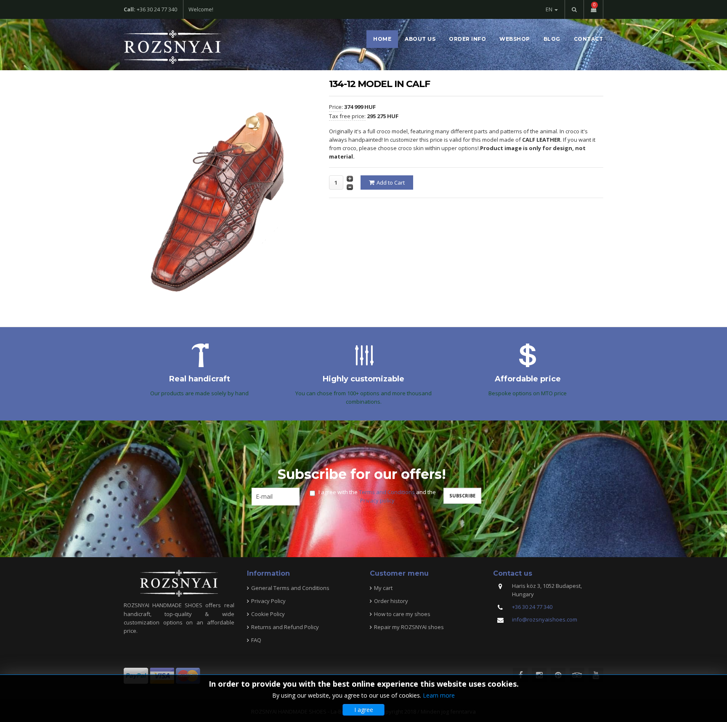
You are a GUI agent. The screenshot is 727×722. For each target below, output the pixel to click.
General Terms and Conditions (290, 588)
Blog (552, 39)
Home (382, 39)
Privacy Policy (268, 601)
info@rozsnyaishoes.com (544, 619)
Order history (391, 601)
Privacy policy (377, 500)
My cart (383, 588)
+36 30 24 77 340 (532, 607)
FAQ (256, 640)
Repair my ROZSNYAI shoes (409, 627)
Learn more (439, 695)
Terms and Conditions (387, 492)
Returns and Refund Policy (285, 627)
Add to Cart (391, 182)
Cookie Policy (268, 614)
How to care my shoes (402, 614)
